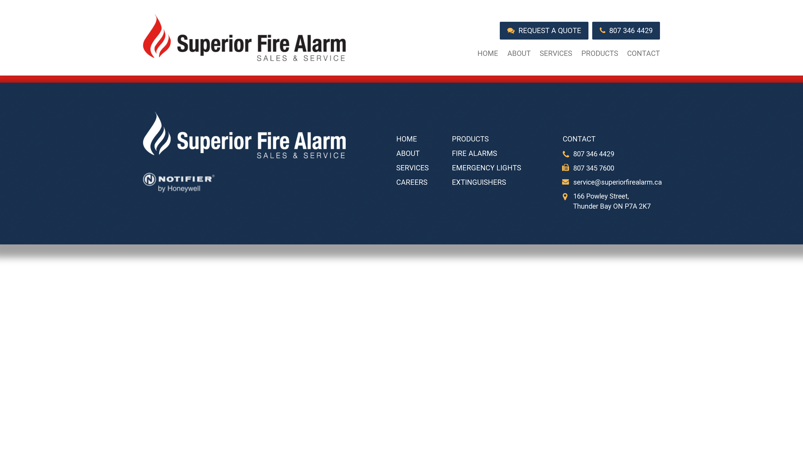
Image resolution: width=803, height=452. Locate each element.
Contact (643, 53)
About (519, 53)
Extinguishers (479, 182)
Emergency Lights (486, 168)
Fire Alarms (474, 153)
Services (556, 53)
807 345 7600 (593, 168)
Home (487, 53)
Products (599, 53)
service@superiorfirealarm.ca (617, 182)
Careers (411, 182)
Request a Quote (548, 30)
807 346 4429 (629, 30)
